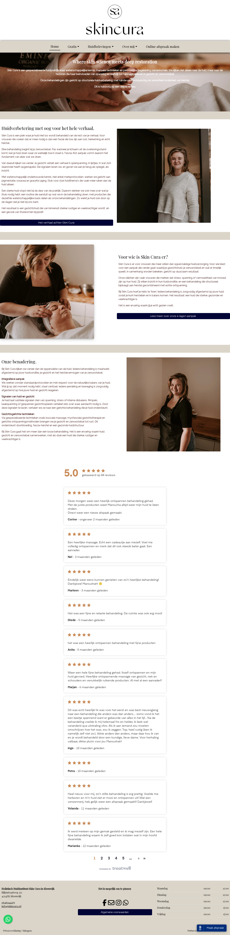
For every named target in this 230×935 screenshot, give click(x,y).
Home (55, 46)
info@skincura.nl (11, 906)
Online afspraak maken (162, 46)
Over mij (128, 46)
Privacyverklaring (12, 930)
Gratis (72, 46)
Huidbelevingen (99, 46)
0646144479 (8, 902)
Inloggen (27, 930)
